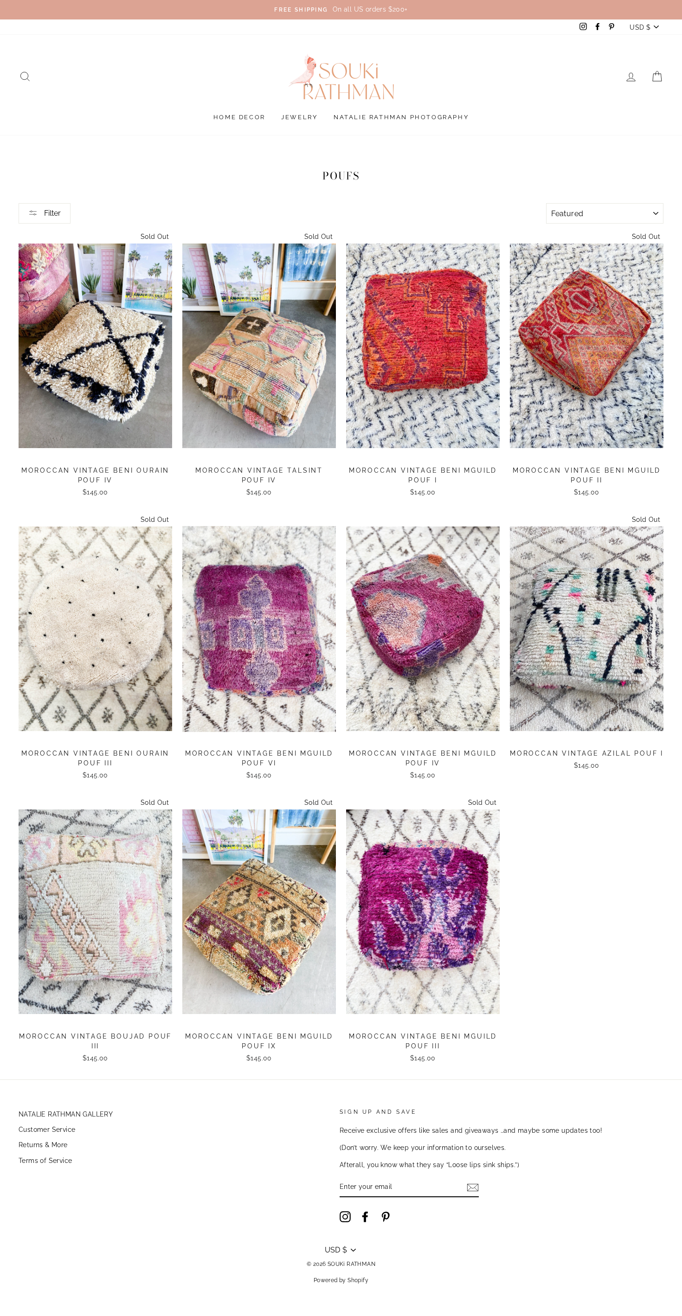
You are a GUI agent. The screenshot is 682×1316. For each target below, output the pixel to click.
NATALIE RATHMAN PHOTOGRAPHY (401, 117)
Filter (51, 213)
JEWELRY (299, 117)
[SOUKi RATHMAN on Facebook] (365, 1216)
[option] (341, 10)
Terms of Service (45, 1160)
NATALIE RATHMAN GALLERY (66, 1114)
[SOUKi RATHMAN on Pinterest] (385, 1216)
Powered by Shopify (341, 1280)
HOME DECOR (239, 117)
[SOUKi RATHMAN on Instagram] (345, 1216)
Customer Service (47, 1129)
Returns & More (43, 1145)
